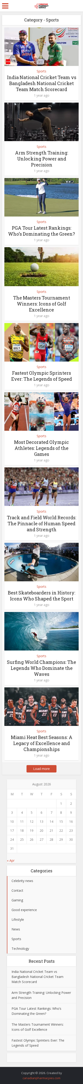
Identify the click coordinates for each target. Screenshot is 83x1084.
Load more (41, 768)
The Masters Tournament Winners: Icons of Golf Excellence (41, 304)
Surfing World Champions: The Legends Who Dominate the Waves (41, 668)
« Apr (11, 860)
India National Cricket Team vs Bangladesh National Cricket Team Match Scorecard (41, 83)
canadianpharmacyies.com (41, 1078)
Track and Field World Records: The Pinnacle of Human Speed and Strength (41, 523)
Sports (41, 71)
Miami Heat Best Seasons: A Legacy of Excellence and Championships (41, 743)
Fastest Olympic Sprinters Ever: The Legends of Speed (41, 376)
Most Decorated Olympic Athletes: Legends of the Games (41, 448)
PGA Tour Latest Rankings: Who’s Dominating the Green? (41, 231)
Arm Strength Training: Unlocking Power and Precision (41, 159)
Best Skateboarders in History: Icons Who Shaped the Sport (41, 596)
